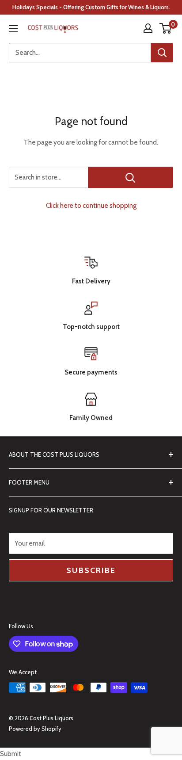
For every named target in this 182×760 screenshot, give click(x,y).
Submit (10, 754)
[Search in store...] (130, 177)
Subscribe (91, 570)
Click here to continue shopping (91, 206)
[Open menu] (13, 28)
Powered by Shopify (35, 728)
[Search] (162, 52)
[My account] (148, 28)
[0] (165, 28)
